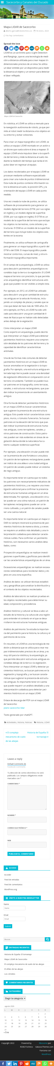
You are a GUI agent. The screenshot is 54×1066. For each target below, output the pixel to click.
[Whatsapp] (42, 48)
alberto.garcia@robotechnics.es (19, 31)
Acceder (7, 874)
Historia (20, 722)
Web (9, 840)
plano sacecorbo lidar (14, 707)
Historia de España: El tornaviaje (18, 954)
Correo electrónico (17, 828)
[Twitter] (11, 48)
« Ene (6, 1032)
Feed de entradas (11, 879)
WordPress (46, 1054)
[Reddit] (26, 48)
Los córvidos (9, 974)
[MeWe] (31, 48)
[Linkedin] (16, 48)
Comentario (13, 784)
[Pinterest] (21, 48)
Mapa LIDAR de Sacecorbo (15, 959)
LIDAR (47, 722)
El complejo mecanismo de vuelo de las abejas (16, 736)
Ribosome (43, 1043)
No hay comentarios (14, 35)
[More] (47, 48)
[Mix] (37, 48)
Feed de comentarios (13, 884)
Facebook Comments (16, 767)
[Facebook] (6, 48)
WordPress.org (10, 889)
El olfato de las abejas (13, 969)
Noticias (28, 722)
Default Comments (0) (16, 764)
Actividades (11, 722)
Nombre (11, 815)
